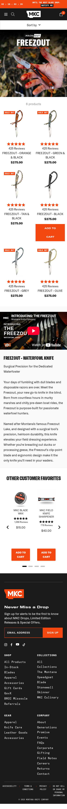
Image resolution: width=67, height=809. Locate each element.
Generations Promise (47, 729)
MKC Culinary (48, 697)
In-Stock (11, 667)
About (41, 722)
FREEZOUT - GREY (16, 290)
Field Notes (47, 758)
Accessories (14, 683)
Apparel (10, 677)
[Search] (13, 14)
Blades (9, 672)
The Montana (47, 672)
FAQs (40, 742)
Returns (43, 768)
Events (42, 737)
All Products (15, 662)
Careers (43, 763)
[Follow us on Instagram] (5, 644)
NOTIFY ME (47, 5)
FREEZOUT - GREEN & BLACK (50, 155)
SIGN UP (52, 632)
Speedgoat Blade (45, 679)
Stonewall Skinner (45, 690)
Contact (43, 773)
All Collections (47, 664)
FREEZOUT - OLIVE (50, 290)
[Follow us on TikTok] (24, 644)
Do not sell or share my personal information (59, 790)
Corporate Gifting (45, 750)
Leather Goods (16, 732)
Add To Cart (50, 232)
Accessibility (9, 786)
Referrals (12, 704)
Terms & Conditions (28, 787)
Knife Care (13, 727)
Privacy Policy (43, 787)
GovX (7, 693)
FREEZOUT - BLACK (50, 214)
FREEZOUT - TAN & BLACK (16, 216)
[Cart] (61, 14)
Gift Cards (13, 688)
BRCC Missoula (16, 698)
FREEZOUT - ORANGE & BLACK (16, 155)
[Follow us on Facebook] (11, 644)
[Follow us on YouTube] (17, 644)
